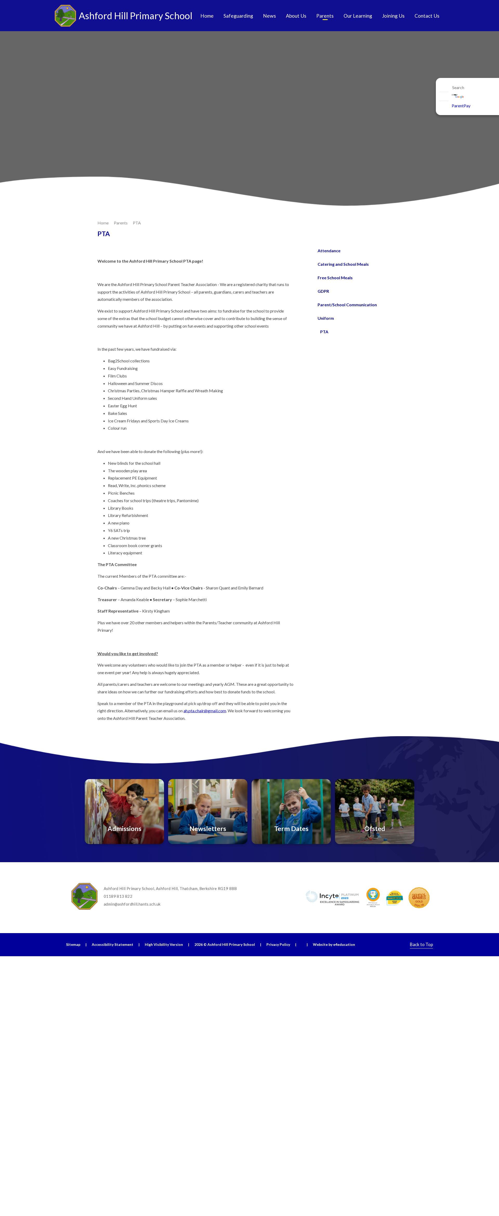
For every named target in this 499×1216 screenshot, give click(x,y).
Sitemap (73, 944)
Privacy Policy (278, 944)
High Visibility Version (164, 944)
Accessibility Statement (112, 944)
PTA (137, 222)
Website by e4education (334, 944)
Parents (121, 222)
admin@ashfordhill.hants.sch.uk (132, 904)
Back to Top (421, 944)
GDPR (323, 291)
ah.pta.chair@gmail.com (204, 710)
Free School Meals (335, 277)
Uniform (326, 318)
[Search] (443, 87)
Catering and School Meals (343, 264)
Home (103, 222)
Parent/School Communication (347, 304)
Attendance (329, 250)
